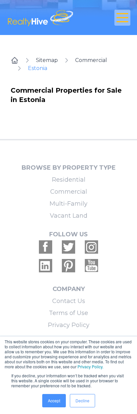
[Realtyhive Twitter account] (68, 247)
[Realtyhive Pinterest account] (68, 265)
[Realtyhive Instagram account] (91, 247)
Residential (68, 179)
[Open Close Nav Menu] (122, 17)
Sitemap (47, 60)
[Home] (15, 60)
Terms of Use (68, 313)
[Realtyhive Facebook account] (45, 247)
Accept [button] (54, 400)
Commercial (91, 60)
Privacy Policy (68, 325)
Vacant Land (68, 215)
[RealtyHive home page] (48, 17)
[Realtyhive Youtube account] (91, 265)
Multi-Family (68, 203)
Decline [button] (82, 400)
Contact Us (68, 301)
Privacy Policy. (90, 366)
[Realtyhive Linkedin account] (45, 265)
